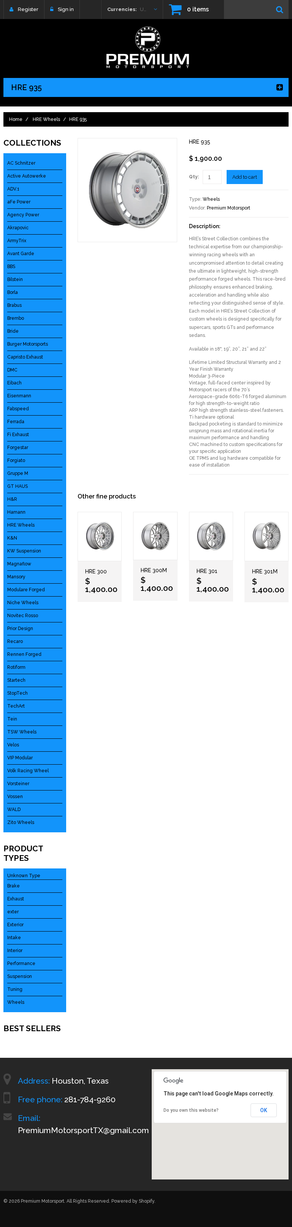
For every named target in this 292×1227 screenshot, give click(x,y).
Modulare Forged (26, 589)
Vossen (15, 796)
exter (13, 911)
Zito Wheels (20, 822)
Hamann (16, 512)
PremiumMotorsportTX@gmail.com (83, 1130)
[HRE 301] (211, 536)
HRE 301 (207, 571)
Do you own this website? (191, 1110)
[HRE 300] (100, 536)
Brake (13, 886)
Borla (12, 292)
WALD (14, 809)
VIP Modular (20, 757)
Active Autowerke (26, 176)
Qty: (194, 176)
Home (15, 119)
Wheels (211, 199)
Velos (13, 745)
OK (263, 1110)
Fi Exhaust (18, 434)
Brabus (14, 305)
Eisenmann (19, 395)
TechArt (16, 706)
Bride (13, 331)
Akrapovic (18, 227)
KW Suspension (24, 551)
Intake (14, 937)
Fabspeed (18, 408)
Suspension (19, 976)
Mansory (16, 576)
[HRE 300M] (155, 536)
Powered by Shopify (132, 1201)
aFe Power (18, 202)
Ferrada (15, 421)
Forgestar (17, 447)
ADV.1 (13, 189)
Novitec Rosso (22, 615)
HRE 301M (265, 571)
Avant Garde (20, 253)
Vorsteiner (18, 783)
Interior (14, 950)
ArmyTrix (16, 240)
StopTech (17, 693)
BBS (11, 266)
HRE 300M (154, 570)
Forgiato (16, 460)
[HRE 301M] (266, 537)
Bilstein (15, 279)
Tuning (14, 989)
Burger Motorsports (27, 344)
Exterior (15, 924)
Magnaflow (19, 564)
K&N (12, 538)
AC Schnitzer (21, 163)
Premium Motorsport (228, 208)
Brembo (15, 318)
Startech (16, 680)
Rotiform (16, 667)
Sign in (66, 9)
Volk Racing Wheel (28, 770)
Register (28, 9)
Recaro (15, 641)
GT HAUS (17, 486)
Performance (21, 963)
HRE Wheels (46, 119)
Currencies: (122, 9)
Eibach (14, 383)
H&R (12, 499)
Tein (12, 719)
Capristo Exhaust (25, 357)
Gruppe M (17, 473)
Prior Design (20, 628)
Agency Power (23, 214)
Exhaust (15, 899)
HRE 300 (96, 571)
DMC (12, 370)
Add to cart (244, 177)
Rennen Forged (24, 654)
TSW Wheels (21, 732)
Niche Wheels (22, 602)
